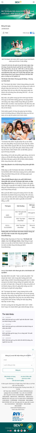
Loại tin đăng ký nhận (9, 365)
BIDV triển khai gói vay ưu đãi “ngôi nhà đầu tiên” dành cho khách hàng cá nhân (17, 320)
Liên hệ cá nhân (26, 378)
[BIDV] (18, 425)
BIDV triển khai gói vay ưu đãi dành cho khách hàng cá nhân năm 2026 (17, 327)
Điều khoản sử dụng (9, 376)
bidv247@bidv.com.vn (19, 407)
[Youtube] (22, 430)
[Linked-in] (18, 430)
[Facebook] (15, 430)
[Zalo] (25, 430)
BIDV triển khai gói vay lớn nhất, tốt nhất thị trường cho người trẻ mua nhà (17, 341)
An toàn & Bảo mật (26, 376)
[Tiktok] (28, 430)
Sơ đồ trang (10, 378)
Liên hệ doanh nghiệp (18, 380)
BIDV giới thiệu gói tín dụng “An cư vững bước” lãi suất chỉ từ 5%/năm (17, 334)
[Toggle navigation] (34, 2)
